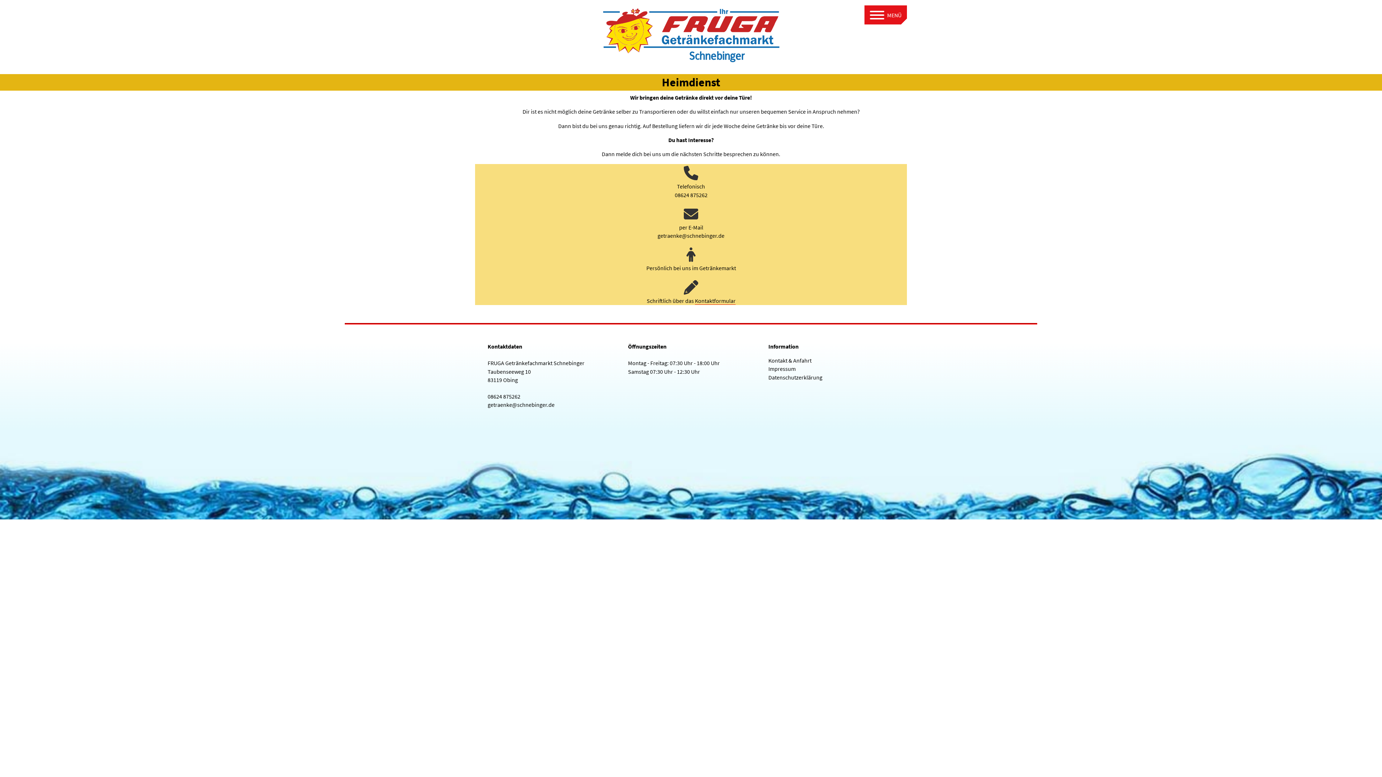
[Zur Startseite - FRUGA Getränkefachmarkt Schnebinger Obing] (691, 33)
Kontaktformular (715, 300)
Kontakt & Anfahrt (790, 360)
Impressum (782, 368)
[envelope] (691, 214)
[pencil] (691, 287)
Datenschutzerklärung (795, 377)
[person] (691, 255)
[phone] (691, 173)
